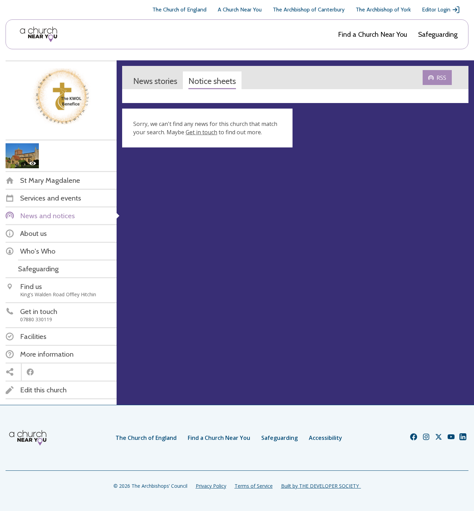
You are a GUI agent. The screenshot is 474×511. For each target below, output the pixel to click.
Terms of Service (254, 486)
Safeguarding (438, 34)
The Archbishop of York (383, 9)
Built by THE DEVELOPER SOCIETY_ (321, 486)
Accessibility (325, 438)
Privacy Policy (211, 486)
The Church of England (179, 9)
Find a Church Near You (372, 34)
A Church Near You (240, 9)
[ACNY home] (38, 34)
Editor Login (436, 9)
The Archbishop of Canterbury (309, 9)
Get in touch (201, 132)
